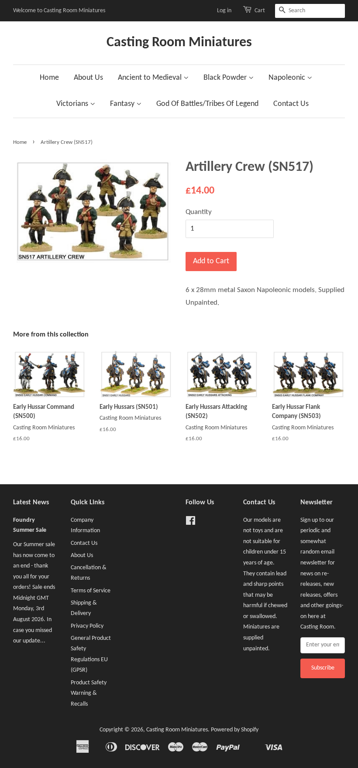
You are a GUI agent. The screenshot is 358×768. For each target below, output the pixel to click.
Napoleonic (287, 78)
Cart (260, 10)
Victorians (73, 104)
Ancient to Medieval (150, 78)
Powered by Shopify (234, 730)
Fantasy (123, 104)
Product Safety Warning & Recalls (89, 693)
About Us (88, 78)
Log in (224, 10)
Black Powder (225, 78)
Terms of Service (90, 591)
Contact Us (291, 104)
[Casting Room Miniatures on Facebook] (191, 523)
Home (49, 78)
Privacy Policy (87, 626)
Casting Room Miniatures (179, 43)
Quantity (199, 212)
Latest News (31, 502)
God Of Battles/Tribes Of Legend (207, 104)
